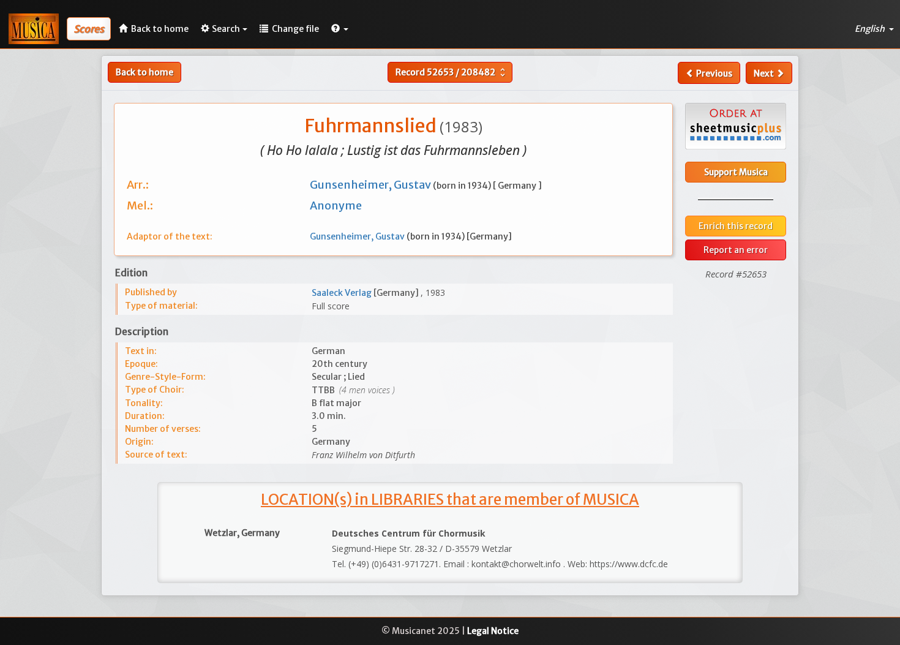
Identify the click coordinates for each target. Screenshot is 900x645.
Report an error (735, 249)
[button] (339, 28)
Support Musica (736, 172)
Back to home (144, 72)
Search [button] (226, 28)
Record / (452, 72)
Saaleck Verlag (342, 292)
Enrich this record (736, 226)
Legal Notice (493, 630)
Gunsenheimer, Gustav (371, 185)
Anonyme (336, 205)
